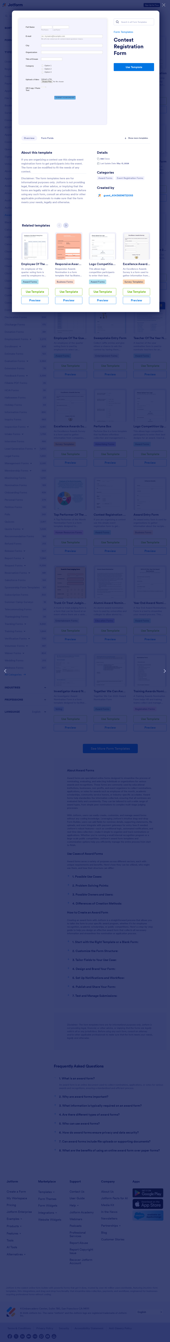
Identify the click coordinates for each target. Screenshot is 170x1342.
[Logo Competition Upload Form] (102, 246)
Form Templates (123, 32)
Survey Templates (133, 281)
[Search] (117, 22)
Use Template (134, 67)
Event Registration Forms (130, 178)
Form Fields (47, 138)
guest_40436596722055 (118, 195)
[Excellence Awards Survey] (136, 246)
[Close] (163, 5)
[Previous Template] (5, 671)
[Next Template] (164, 671)
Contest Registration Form (129, 46)
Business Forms (65, 281)
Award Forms (106, 178)
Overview (29, 138)
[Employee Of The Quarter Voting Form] (34, 246)
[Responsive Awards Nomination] (68, 246)
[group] (35, 271)
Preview (35, 300)
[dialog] (85, 671)
